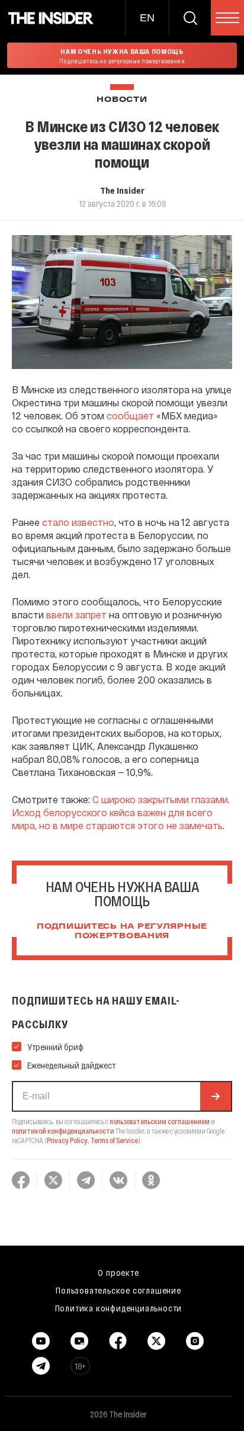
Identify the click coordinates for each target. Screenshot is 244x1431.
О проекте (118, 1272)
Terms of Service (114, 1140)
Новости (122, 100)
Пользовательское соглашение (118, 1290)
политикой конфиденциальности (63, 1131)
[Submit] (215, 1096)
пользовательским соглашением (160, 1121)
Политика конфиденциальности (118, 1307)
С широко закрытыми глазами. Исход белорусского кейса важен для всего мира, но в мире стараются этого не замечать (121, 812)
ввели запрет (76, 614)
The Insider (122, 190)
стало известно (78, 522)
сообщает (130, 415)
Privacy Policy (67, 1140)
